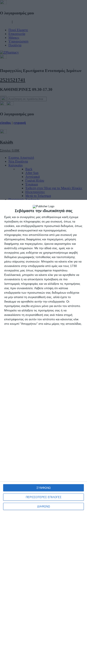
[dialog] (43, 433)
